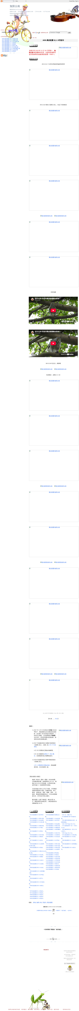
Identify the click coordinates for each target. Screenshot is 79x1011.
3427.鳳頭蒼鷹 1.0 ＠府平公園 (53, 845)
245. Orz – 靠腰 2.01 (67, 814)
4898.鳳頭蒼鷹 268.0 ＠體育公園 (10, 38)
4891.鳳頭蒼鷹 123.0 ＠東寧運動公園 (11, 48)
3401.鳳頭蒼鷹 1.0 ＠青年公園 (53, 843)
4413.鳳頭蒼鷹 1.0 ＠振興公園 (53, 865)
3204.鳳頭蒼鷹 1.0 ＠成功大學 (53, 833)
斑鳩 (34, 902)
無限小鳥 (39, 902)
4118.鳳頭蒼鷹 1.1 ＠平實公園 (53, 860)
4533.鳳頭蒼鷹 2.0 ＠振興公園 (37, 825)
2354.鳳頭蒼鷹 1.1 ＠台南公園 (53, 818)
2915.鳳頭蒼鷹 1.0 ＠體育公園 (53, 825)
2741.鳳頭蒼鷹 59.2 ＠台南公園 (69, 834)
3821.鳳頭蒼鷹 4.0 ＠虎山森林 (37, 820)
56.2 (56, 718)
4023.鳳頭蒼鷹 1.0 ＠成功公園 (53, 856)
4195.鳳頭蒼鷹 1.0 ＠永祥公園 (53, 862)
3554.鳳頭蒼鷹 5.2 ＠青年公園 (37, 818)
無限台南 (15, 6)
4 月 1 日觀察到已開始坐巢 (42, 765)
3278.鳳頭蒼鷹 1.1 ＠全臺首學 (53, 834)
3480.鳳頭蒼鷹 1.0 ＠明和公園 (53, 847)
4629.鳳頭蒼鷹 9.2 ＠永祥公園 (37, 834)
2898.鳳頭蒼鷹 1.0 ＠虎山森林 (53, 824)
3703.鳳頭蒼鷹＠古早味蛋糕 (52, 853)
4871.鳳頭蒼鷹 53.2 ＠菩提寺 (36, 892)
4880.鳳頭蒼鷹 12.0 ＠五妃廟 (36, 854)
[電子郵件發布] (53, 913)
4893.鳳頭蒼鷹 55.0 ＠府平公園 (9, 45)
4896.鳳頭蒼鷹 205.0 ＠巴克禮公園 (10, 41)
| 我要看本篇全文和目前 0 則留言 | (44, 910)
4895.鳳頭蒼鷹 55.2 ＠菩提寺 (36, 898)
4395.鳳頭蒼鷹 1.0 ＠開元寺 (52, 863)
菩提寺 (44, 902)
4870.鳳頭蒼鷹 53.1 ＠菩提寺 (36, 891)
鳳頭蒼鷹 (49, 902)
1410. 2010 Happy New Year (68, 824)
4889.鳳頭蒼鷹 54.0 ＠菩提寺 (36, 894)
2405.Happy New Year (67, 833)
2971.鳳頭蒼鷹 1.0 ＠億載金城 (53, 827)
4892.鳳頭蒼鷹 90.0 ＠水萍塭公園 (10, 47)
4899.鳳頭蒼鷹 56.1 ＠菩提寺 (53, 40)
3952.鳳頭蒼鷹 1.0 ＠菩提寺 (52, 854)
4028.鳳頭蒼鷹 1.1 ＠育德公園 (53, 858)
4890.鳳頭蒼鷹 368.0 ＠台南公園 (10, 49)
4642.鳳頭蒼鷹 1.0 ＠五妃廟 (52, 869)
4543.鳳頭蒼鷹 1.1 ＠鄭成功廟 (53, 867)
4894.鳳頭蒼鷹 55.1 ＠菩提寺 (36, 896)
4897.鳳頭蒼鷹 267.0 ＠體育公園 (10, 40)
